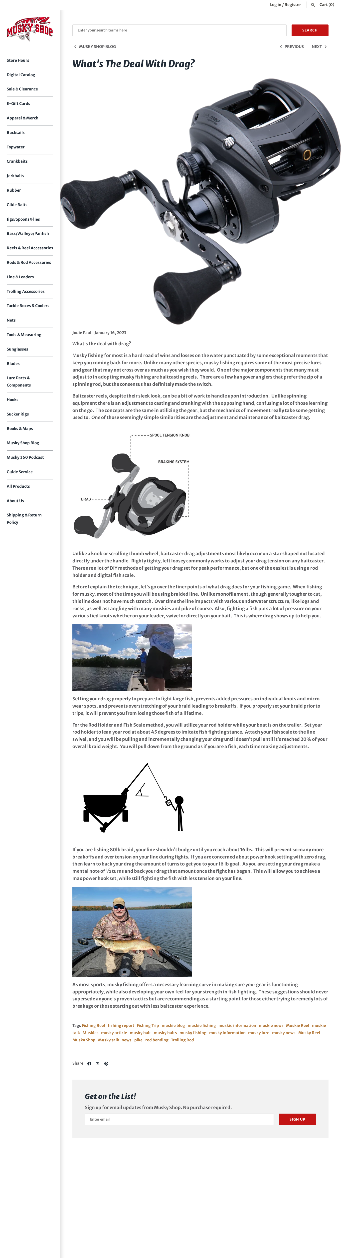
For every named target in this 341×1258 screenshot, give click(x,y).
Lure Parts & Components (19, 382)
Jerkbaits (15, 175)
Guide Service (20, 471)
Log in (275, 4)
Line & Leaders (20, 277)
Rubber (14, 190)
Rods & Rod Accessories (29, 262)
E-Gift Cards (18, 103)
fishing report (121, 1025)
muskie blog (173, 1025)
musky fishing (192, 1032)
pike (138, 1040)
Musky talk (108, 1040)
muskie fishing (202, 1025)
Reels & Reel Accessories (30, 248)
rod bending (157, 1040)
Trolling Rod (182, 1040)
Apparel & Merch (22, 118)
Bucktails (16, 132)
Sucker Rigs (18, 414)
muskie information (237, 1025)
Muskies (91, 1032)
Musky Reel (309, 1032)
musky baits (165, 1032)
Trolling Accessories (26, 291)
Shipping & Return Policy (24, 519)
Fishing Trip (148, 1025)
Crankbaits (17, 161)
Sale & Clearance (22, 89)
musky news (284, 1032)
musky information (227, 1032)
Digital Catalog (21, 74)
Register (293, 4)
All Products (18, 486)
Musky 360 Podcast (25, 457)
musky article (114, 1032)
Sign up (297, 1119)
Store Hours (18, 60)
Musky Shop (83, 1040)
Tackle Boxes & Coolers (28, 305)
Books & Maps (20, 428)
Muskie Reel (297, 1025)
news (127, 1040)
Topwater (16, 147)
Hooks (12, 399)
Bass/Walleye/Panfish (28, 233)
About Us (15, 500)
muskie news (271, 1025)
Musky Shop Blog (23, 442)
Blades (13, 363)
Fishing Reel (93, 1025)
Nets (11, 320)
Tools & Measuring (24, 334)
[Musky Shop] (30, 29)
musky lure (258, 1032)
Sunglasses (17, 349)
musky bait (140, 1032)
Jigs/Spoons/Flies (23, 219)
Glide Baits (17, 204)
